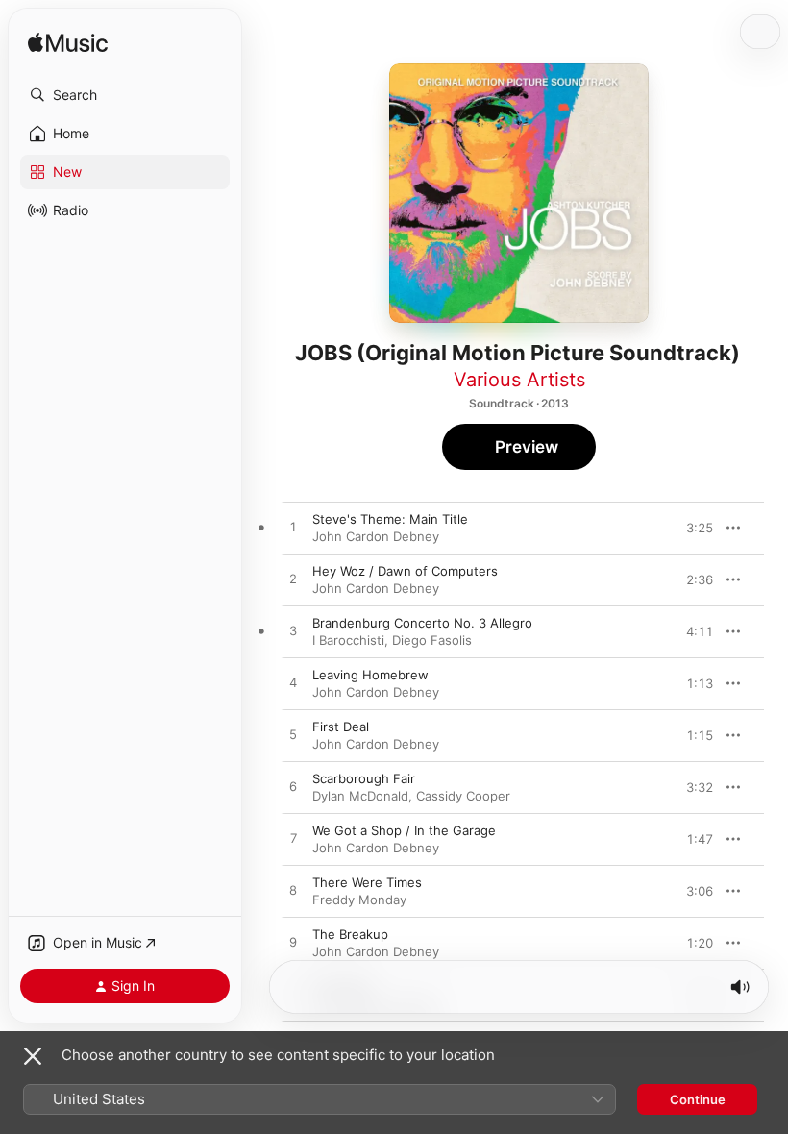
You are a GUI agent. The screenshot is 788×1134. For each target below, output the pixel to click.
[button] (125, 95)
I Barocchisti (348, 640)
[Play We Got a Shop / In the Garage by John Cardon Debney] (293, 839)
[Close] (32, 1056)
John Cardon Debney (375, 536)
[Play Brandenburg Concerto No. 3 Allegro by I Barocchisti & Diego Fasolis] (293, 631)
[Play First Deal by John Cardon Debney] (293, 735)
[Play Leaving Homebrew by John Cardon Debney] (293, 683)
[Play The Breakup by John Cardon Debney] (293, 942)
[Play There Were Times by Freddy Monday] (293, 891)
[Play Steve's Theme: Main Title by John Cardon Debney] (293, 527)
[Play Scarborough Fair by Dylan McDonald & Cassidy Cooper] (293, 787)
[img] (68, 44)
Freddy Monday (359, 899)
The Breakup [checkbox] (350, 934)
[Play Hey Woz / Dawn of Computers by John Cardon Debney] (293, 579)
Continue (698, 1099)
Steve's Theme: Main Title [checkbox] (390, 519)
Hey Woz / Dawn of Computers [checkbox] (405, 571)
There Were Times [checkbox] (367, 882)
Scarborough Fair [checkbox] (363, 778)
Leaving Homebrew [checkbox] (370, 674)
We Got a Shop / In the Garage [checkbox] (404, 830)
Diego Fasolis (432, 640)
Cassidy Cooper (463, 795)
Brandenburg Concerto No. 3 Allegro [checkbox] (422, 622)
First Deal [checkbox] (340, 726)
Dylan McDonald (360, 795)
